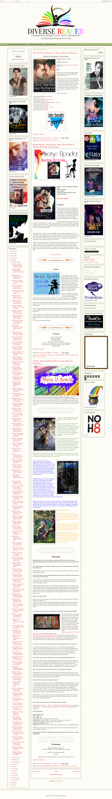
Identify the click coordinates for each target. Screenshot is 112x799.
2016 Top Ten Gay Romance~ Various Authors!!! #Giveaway (55, 53)
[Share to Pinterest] (68, 138)
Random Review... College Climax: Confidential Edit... (17, 528)
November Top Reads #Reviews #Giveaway (17, 713)
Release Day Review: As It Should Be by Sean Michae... (17, 663)
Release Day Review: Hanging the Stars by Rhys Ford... (17, 695)
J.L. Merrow (57, 102)
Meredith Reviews (60, 355)
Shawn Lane (46, 101)
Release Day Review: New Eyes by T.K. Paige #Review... (17, 338)
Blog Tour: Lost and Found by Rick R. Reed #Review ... (17, 615)
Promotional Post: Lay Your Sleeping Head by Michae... (17, 627)
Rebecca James (50, 99)
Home (56, 771)
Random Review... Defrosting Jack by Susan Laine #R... (17, 471)
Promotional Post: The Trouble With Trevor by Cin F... (17, 292)
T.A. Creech (42, 98)
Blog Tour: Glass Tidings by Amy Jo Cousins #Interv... (17, 673)
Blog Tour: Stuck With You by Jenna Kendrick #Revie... (17, 487)
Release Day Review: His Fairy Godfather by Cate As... (17, 605)
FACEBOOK (56, 705)
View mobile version (56, 774)
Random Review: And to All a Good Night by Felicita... (17, 435)
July (13, 766)
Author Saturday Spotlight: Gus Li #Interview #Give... (17, 718)
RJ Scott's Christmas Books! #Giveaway (17, 704)
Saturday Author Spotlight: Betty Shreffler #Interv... (17, 600)
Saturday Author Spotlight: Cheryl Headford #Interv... (17, 368)
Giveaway (42, 140)
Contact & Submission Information (17, 44)
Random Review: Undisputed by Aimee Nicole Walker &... (18, 271)
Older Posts (75, 771)
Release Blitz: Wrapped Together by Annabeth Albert (17, 668)
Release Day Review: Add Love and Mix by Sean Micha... (17, 348)
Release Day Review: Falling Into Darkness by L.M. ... (18, 533)
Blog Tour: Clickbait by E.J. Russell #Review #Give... (17, 690)
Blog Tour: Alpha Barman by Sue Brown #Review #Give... (16, 564)
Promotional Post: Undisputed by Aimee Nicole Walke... (16, 384)
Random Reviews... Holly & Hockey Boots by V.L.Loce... (17, 482)
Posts (88, 270)
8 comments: (55, 763)
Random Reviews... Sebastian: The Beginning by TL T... (17, 420)
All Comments (90, 273)
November (15, 757)
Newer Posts (36, 771)
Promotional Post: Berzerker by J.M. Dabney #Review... (17, 430)
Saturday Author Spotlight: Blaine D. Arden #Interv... (17, 277)
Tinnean (46, 108)
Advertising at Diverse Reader (36, 44)
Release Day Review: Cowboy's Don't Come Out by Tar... (17, 643)
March (14, 775)
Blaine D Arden (52, 765)
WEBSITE (43, 705)
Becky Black (49, 96)
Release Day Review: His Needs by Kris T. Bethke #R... (18, 508)
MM (57, 140)
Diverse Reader (90, 259)
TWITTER (49, 705)
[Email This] (61, 138)
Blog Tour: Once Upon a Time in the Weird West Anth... (17, 610)
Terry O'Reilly (45, 105)
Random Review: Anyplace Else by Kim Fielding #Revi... (18, 595)
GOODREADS (37, 706)
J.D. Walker (45, 110)
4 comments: (55, 138)
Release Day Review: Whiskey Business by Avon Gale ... (17, 317)
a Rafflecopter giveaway (38, 134)
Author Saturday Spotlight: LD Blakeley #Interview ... (17, 476)
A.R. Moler (46, 104)
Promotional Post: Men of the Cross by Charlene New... (18, 580)
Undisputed (43, 356)
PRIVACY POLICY (50, 44)
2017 (12, 258)
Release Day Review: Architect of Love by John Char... (17, 748)
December (15, 262)
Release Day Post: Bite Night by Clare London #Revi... (18, 743)
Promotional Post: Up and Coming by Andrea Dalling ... (17, 678)
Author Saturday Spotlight (42, 765)
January (14, 780)
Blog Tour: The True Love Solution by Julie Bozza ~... (17, 554)
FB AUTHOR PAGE (64, 705)
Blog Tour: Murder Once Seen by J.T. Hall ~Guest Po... (17, 544)
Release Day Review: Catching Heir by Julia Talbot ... (17, 753)
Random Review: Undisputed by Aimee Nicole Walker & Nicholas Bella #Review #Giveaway (53, 145)
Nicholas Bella (70, 355)
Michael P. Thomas (49, 107)
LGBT (54, 140)
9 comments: (56, 352)
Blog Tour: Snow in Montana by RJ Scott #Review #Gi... (18, 410)
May (13, 771)
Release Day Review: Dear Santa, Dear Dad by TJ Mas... (17, 517)
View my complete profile (90, 262)
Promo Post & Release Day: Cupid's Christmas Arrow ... (18, 708)
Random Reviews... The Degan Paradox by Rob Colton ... (18, 425)
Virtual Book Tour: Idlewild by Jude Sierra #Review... (17, 632)
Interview (69, 765)
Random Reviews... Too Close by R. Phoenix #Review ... (17, 302)
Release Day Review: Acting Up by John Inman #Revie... (17, 378)
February (14, 777)
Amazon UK (72, 65)
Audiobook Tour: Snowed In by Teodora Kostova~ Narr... (17, 538)
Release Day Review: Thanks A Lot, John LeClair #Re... (17, 498)
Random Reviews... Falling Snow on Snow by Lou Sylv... (17, 297)
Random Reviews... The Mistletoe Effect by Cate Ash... (17, 395)
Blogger (64, 795)
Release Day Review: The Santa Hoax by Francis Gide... (17, 738)
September (15, 762)
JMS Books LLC (49, 140)
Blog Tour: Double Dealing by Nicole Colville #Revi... (17, 523)
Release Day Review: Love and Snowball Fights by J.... (17, 415)
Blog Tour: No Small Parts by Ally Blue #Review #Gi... (17, 440)
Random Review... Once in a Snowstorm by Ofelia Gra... (18, 621)
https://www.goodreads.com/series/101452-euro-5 (44, 636)
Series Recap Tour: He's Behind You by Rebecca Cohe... (17, 723)
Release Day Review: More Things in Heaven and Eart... (17, 287)
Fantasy (59, 765)
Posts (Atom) (59, 781)
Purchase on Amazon (56, 254)
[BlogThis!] (63, 138)
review (38, 356)
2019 (12, 253)
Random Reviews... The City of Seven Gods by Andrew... (17, 570)
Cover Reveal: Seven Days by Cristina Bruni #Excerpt (17, 343)
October (14, 759)
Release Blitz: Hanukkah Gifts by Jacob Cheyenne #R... (17, 327)
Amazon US (66, 65)
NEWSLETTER (61, 706)
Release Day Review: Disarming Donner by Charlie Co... (17, 405)
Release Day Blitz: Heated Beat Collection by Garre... (16, 684)
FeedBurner (22, 59)
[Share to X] (65, 138)
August (14, 764)
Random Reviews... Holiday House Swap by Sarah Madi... (18, 400)
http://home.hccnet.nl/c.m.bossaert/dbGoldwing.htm (45, 635)
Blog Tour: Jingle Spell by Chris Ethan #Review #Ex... (17, 585)
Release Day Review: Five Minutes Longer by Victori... (18, 733)
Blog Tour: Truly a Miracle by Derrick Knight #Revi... (17, 512)
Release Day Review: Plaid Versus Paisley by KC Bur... (18, 549)
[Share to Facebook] (66, 138)
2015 (12, 782)
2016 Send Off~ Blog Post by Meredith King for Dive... (17, 322)
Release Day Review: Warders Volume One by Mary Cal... (17, 312)
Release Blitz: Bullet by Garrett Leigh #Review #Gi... (18, 363)
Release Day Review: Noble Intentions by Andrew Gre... (17, 559)
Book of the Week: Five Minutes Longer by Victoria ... (18, 700)
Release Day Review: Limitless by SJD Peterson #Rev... (17, 728)
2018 (12, 255)
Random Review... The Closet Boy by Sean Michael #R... (18, 590)
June (13, 768)
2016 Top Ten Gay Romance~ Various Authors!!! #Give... (17, 265)
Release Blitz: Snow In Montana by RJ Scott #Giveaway (17, 658)
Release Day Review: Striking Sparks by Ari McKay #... (17, 493)
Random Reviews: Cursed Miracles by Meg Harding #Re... (17, 358)
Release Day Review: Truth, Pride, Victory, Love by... (18, 282)
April (13, 773)
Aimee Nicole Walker (41, 355)
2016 (38, 140)
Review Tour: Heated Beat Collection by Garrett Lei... (17, 461)
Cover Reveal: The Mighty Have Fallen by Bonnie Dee (17, 648)
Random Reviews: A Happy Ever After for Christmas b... (18, 390)
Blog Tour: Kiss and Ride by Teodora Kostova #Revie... (17, 466)
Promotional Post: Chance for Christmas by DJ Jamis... (17, 637)
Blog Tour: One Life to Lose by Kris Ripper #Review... (17, 503)
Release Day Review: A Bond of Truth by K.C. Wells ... (18, 445)
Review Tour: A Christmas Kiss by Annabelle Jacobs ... (18, 653)
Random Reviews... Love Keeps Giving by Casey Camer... (17, 456)
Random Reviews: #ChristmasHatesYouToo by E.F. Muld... (17, 333)
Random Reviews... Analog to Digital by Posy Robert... (17, 373)
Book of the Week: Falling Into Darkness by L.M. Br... (17, 450)
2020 (12, 251)
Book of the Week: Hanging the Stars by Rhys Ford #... (17, 575)
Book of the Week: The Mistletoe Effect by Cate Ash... (18, 353)
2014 (12, 785)
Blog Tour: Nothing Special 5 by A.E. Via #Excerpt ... (18, 307)
